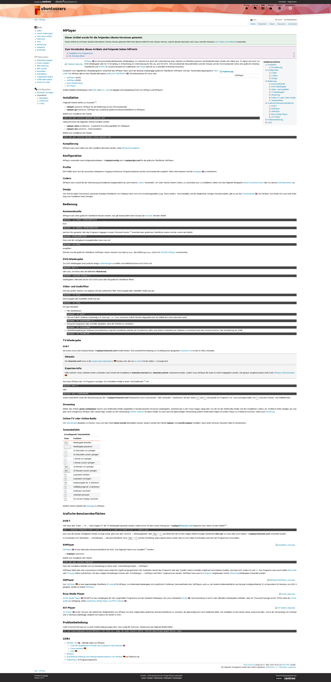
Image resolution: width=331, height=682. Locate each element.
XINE (94, 90)
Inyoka (45, 676)
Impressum (168, 678)
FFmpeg (70, 573)
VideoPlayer (72, 660)
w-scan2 (138, 361)
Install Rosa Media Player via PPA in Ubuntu (105, 601)
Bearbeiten (262, 24)
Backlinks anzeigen (45, 93)
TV (256, 570)
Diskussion (281, 24)
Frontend (111, 584)
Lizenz (143, 678)
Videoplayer (282, 667)
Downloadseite (248, 194)
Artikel (252, 24)
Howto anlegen (43, 63)
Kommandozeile (278, 84)
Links (270, 122)
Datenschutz (158, 678)
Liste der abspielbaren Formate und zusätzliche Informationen (96, 646)
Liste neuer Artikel (44, 36)
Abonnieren (292, 24)
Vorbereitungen (105, 263)
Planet (279, 5)
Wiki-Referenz (43, 66)
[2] (130, 232)
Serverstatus (177, 678)
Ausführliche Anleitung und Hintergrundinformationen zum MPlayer (95, 657)
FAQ (39, 42)
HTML (42, 103)
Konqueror (207, 573)
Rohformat (43, 101)
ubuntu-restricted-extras (253, 183)
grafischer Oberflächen (116, 74)
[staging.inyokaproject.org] (50, 11)
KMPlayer (275, 109)
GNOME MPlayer (167, 252)
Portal (246, 5)
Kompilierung (276, 67)
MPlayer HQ (72, 643)
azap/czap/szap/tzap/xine (102, 361)
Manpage (197, 171)
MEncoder (292, 570)
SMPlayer (275, 111)
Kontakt (150, 678)
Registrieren (292, 2)
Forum (255, 5)
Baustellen (41, 71)
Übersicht (41, 39)
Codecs (274, 76)
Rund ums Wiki (43, 82)
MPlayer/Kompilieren (131, 148)
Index (39, 31)
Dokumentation (76, 648)
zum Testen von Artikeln (225, 42)
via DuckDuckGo (290, 20)
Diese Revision (249, 665)
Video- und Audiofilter (280, 89)
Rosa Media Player (279, 114)
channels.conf (186, 351)
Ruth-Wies (286, 665)
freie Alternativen (285, 183)
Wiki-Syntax (42, 69)
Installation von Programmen (81, 53)
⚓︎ (294, 53)
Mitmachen (290, 5)
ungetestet (292, 667)
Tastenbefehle (277, 100)
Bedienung (272, 81)
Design (274, 78)
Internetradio (71, 423)
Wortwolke (41, 50)
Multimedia (270, 667)
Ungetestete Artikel (45, 77)
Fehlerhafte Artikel (44, 79)
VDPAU (102, 67)
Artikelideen (42, 74)
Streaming (275, 95)
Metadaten (43, 98)
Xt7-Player (275, 117)
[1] (95, 102)
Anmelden (282, 2)
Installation (272, 65)
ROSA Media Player (71, 598)
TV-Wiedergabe (277, 92)
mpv (108, 90)
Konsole (148, 216)
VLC (103, 90)
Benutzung (41, 44)
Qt (67, 615)
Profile (274, 73)
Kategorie (41, 47)
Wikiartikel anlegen (45, 60)
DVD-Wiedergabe (278, 87)
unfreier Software (137, 412)
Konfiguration (273, 70)
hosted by (38, 2)
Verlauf (271, 24)
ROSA (184, 598)
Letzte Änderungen (45, 33)
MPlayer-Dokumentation (284, 373)
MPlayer (42, 20)
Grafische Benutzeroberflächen (281, 103)
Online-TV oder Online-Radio (283, 98)
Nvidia (142, 67)
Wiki (263, 5)
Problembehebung (275, 120)
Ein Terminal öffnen (77, 56)
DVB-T (274, 106)
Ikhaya (271, 5)
